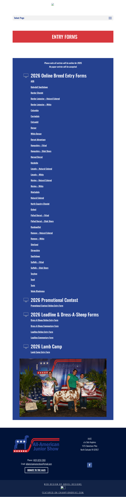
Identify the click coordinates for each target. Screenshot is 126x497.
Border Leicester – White (41, 104)
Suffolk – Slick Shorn (39, 267)
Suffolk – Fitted (37, 262)
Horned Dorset (37, 157)
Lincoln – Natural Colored (41, 168)
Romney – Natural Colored (42, 232)
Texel (33, 279)
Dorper (33, 127)
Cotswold (34, 121)
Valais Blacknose (38, 291)
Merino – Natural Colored (41, 180)
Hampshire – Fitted (39, 145)
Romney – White (37, 238)
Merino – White (37, 186)
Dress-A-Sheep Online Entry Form (44, 320)
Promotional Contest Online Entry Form (47, 305)
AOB (32, 81)
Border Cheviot (37, 92)
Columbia (35, 110)
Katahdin (34, 162)
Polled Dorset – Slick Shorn (42, 221)
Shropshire (35, 250)
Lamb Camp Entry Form (40, 352)
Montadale (35, 192)
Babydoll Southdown (39, 87)
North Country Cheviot (40, 203)
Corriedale (35, 116)
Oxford (33, 209)
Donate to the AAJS (36, 470)
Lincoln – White (37, 174)
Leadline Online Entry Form (42, 331)
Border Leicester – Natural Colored (45, 98)
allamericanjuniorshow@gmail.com (39, 463)
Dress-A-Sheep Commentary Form (45, 326)
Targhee (34, 273)
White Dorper (36, 133)
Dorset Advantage (38, 139)
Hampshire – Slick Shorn (41, 151)
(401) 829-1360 (39, 460)
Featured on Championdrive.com (63, 492)
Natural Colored (37, 197)
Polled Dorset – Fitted (40, 215)
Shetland (34, 244)
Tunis (33, 285)
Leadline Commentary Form (42, 337)
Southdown (35, 256)
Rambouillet (36, 227)
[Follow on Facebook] (89, 465)
